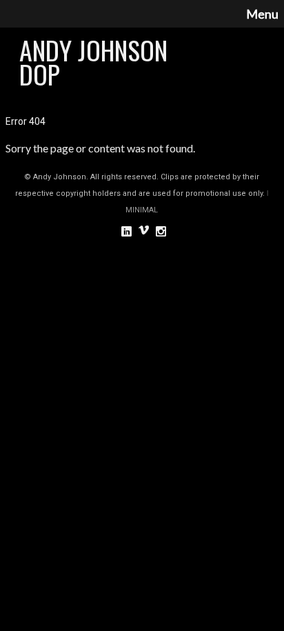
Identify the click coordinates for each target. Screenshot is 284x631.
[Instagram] (161, 231)
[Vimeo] (144, 231)
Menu (262, 13)
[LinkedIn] (126, 231)
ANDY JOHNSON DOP (93, 61)
